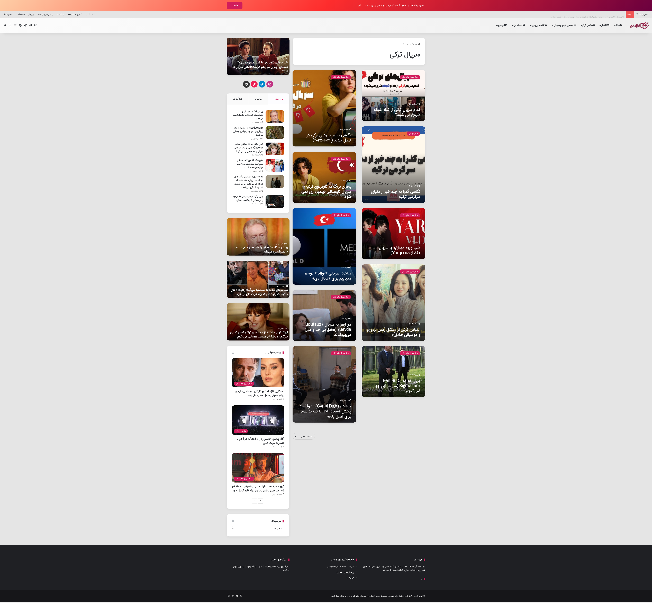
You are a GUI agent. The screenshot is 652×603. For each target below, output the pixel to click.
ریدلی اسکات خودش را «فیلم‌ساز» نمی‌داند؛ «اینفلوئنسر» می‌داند (248, 115)
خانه (616, 25)
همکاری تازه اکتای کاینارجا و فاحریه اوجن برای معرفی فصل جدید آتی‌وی (259, 393)
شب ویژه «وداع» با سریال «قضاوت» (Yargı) (399, 250)
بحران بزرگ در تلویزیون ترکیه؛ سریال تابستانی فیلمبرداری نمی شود (326, 191)
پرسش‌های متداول (345, 572)
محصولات (21, 14)
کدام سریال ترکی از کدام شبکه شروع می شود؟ (397, 112)
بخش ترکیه (587, 25)
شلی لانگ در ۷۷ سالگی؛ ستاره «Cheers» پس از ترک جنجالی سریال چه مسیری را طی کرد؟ (248, 147)
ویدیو (501, 25)
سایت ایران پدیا (254, 567)
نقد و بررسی (538, 25)
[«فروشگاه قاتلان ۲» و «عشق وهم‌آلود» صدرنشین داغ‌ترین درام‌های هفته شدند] (275, 165)
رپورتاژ (31, 14)
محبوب (258, 99)
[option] (258, 56)
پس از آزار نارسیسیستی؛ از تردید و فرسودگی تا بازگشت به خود (248, 198)
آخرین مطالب (76, 14)
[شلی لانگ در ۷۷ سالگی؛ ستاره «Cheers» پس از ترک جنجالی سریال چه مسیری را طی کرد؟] (275, 149)
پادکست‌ (60, 14)
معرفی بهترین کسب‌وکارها (277, 567)
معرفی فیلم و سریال (564, 25)
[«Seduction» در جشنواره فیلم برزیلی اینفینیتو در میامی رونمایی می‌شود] (275, 132)
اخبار (603, 25)
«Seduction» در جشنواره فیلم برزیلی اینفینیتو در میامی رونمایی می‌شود (247, 131)
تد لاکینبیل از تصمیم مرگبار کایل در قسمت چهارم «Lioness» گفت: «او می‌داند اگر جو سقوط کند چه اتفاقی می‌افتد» (248, 182)
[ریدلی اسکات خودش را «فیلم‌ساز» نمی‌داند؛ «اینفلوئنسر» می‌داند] (275, 116)
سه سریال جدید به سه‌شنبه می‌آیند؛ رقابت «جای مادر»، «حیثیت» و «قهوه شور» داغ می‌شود (259, 292)
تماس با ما (8, 14)
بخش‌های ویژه (46, 14)
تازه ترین (278, 99)
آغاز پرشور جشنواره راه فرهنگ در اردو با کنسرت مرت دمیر (260, 441)
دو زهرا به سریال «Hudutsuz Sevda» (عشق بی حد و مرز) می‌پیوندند (326, 329)
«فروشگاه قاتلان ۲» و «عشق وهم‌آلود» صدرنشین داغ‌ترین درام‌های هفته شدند (587, 14)
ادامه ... (234, 5)
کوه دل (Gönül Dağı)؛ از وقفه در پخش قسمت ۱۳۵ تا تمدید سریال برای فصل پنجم (324, 411)
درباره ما (350, 578)
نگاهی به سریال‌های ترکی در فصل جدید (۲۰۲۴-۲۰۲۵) (328, 138)
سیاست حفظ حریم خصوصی (340, 567)
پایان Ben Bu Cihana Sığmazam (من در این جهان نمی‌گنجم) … (396, 386)
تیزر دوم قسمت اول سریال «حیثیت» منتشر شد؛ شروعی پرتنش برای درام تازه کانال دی (258, 488)
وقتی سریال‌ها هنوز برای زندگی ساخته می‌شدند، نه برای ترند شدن (259, 69)
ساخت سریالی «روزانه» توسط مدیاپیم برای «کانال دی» (327, 276)
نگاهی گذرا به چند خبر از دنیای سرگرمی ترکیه (395, 194)
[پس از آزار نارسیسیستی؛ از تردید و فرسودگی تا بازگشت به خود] (275, 201)
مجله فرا (518, 25)
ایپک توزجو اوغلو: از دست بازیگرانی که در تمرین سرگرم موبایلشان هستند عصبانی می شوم (259, 334)
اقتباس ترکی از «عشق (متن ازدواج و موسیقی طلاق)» (393, 332)
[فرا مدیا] (638, 26)
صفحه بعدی (306, 436)
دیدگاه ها (237, 99)
